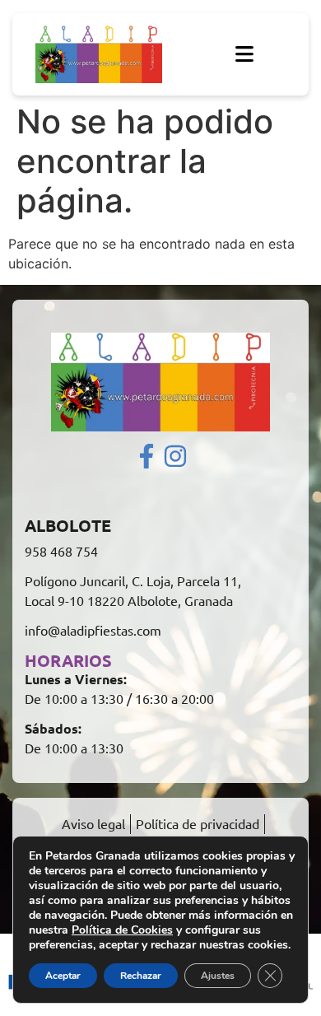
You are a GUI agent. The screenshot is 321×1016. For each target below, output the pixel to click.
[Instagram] (175, 456)
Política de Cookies (122, 930)
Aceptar (63, 975)
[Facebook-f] (146, 456)
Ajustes (218, 975)
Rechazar (140, 975)
